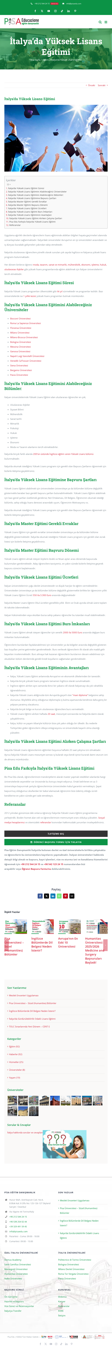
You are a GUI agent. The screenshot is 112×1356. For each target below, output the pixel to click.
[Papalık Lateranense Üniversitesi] (12, 1111)
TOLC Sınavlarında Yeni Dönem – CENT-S (29, 1026)
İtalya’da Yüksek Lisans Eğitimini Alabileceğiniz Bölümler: (36, 195)
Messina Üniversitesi (20, 346)
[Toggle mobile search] (100, 22)
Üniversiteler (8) (17, 1069)
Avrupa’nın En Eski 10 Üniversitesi (69, 926)
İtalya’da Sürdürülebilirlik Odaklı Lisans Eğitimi (32, 1018)
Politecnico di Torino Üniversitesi (74, 1259)
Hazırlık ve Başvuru (14, 1301)
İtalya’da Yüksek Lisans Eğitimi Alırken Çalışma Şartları (35, 218)
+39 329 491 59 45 (18, 1226)
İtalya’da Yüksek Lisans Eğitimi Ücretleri (27, 208)
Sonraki (101, 85)
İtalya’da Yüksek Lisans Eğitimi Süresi (26, 188)
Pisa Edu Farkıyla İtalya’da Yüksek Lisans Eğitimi (32, 221)
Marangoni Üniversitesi (16, 1269)
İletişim (61, 1315)
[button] (6, 945)
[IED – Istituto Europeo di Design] (34, 1100)
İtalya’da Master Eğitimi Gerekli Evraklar (27, 201)
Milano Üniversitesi (19, 332)
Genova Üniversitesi (20, 351)
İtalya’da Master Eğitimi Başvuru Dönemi (28, 205)
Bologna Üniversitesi (20, 342)
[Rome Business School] (12, 1100)
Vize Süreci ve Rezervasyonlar (19, 1306)
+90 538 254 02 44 (18, 1221)
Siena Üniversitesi (19, 365)
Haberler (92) (15, 1054)
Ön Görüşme (10, 1296)
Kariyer (61, 1301)
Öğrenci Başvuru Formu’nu (36, 868)
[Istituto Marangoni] (23, 1100)
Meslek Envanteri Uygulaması (23, 995)
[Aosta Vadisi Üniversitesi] (23, 1111)
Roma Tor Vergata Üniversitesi (73, 1273)
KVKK (60, 1310)
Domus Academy (12, 1259)
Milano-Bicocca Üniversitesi (24, 337)
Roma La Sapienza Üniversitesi (25, 323)
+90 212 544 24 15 (30, 864)
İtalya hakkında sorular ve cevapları (25, 1132)
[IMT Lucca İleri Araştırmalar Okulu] (66, 1100)
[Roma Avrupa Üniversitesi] (87, 1100)
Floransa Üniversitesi (20, 327)
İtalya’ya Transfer (12, 1310)
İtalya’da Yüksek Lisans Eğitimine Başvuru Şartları (32, 198)
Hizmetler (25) (16, 1062)
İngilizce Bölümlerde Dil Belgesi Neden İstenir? (42, 926)
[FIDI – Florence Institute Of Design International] (55, 1100)
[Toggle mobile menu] (106, 22)
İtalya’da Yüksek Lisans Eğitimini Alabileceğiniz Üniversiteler (37, 191)
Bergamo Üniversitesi (21, 370)
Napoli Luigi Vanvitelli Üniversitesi (27, 356)
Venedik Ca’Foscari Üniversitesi (25, 360)
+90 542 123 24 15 (53, 864)
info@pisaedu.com (18, 1231)
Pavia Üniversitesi (19, 374)
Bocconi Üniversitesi (20, 318)
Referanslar (15, 225)
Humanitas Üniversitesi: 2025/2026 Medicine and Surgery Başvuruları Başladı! (96, 926)
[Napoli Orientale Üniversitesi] (97, 1100)
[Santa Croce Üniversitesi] (76, 1100)
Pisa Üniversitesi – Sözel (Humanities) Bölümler (15, 926)
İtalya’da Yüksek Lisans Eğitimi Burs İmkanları (30, 211)
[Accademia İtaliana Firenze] (44, 1100)
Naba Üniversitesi (13, 1278)
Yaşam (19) (14, 1077)
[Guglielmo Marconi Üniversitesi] (34, 1111)
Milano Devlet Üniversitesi (71, 1269)
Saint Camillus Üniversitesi (17, 1264)
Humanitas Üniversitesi (16, 1273)
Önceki (91, 85)
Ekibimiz (62, 1296)
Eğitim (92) (14, 1046)
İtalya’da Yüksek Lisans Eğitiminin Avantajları (30, 215)
